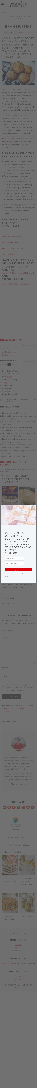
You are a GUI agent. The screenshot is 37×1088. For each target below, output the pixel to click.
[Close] (33, 508)
